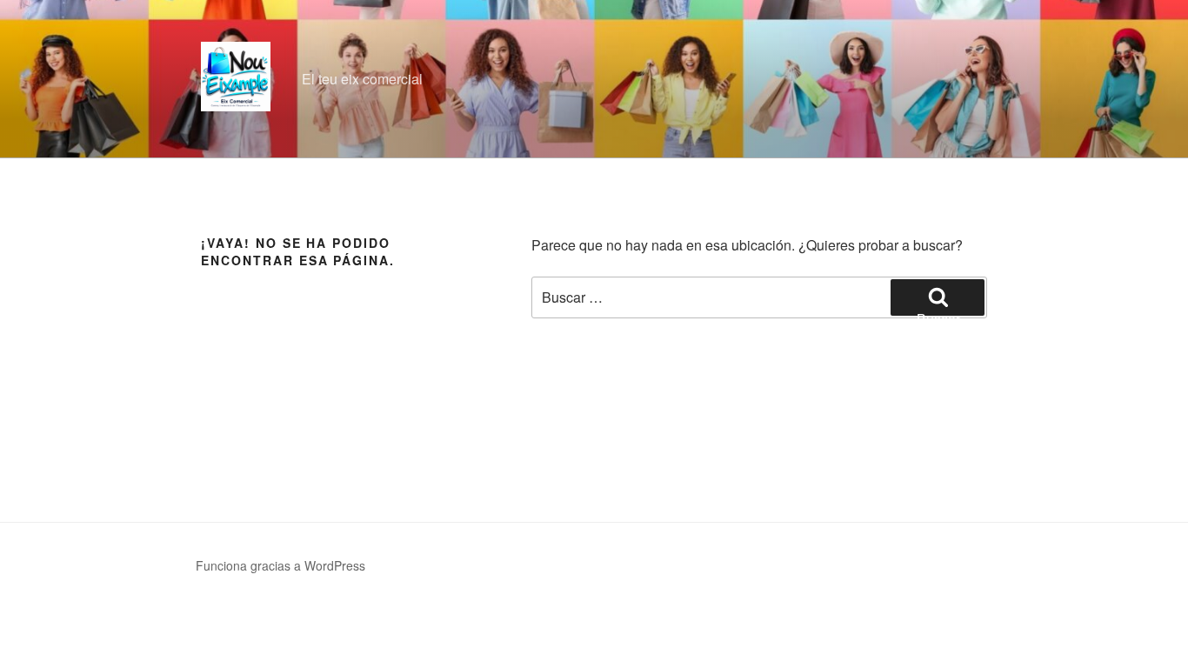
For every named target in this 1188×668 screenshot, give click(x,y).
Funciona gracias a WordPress (280, 565)
